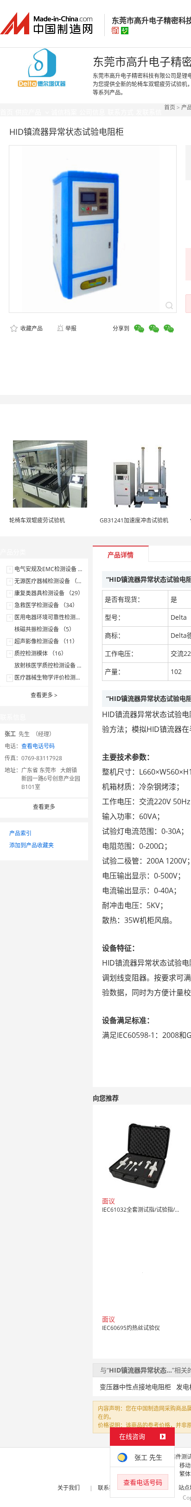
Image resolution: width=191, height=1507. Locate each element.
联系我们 (109, 1488)
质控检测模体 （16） (40, 653)
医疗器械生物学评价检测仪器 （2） (58, 677)
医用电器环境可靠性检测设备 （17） (60, 617)
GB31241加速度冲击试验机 (134, 520)
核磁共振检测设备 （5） (44, 629)
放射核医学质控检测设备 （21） (54, 665)
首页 (169, 107)
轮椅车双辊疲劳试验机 (37, 520)
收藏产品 (31, 328)
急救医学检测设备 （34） (46, 605)
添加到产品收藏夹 (31, 845)
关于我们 (68, 1488)
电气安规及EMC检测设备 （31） (55, 569)
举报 (70, 328)
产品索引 (20, 833)
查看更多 (44, 695)
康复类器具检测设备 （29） (48, 593)
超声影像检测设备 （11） (46, 641)
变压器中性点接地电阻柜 (135, 1386)
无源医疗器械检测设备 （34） (51, 581)
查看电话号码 (38, 746)
